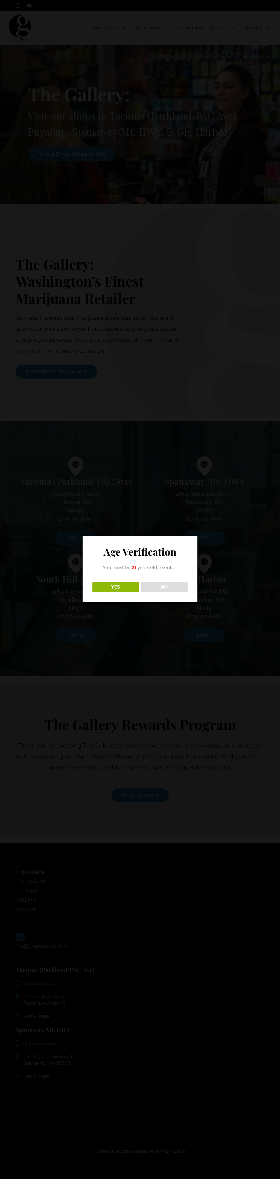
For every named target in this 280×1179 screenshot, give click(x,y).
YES (115, 587)
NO (164, 587)
